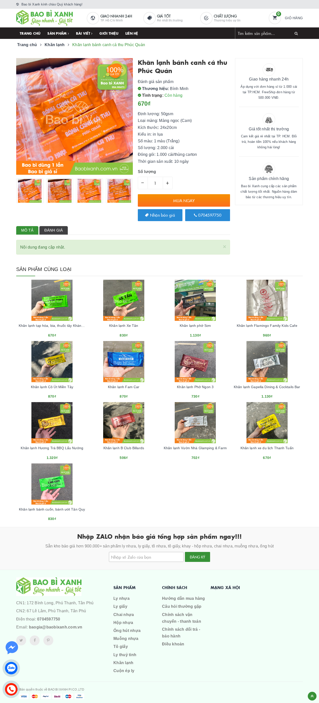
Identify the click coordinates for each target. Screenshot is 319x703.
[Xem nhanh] (58, 334)
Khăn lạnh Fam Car (123, 387)
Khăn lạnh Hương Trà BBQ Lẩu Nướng (52, 448)
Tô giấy (120, 646)
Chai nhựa (123, 615)
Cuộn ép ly (124, 671)
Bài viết (83, 33)
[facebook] (35, 640)
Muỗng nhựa (126, 638)
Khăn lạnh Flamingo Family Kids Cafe (267, 326)
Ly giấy (120, 606)
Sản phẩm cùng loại (44, 269)
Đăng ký (197, 556)
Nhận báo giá (162, 215)
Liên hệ (131, 33)
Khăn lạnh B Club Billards (123, 448)
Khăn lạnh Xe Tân (123, 326)
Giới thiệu (108, 33)
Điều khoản (173, 644)
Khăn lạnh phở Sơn (195, 326)
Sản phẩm (57, 33)
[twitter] (21, 640)
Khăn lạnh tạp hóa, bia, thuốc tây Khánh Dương (57, 326)
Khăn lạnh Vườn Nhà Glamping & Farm (195, 448)
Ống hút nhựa (127, 630)
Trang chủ (30, 33)
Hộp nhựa (123, 622)
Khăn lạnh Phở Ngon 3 (195, 387)
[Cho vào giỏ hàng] (45, 334)
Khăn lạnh (123, 663)
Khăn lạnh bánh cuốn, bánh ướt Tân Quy (52, 509)
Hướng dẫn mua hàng (183, 598)
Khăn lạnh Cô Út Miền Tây (52, 387)
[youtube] (48, 640)
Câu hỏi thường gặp (182, 606)
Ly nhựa (121, 598)
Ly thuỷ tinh (124, 655)
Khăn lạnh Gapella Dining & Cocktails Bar (267, 387)
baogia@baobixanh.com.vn (55, 627)
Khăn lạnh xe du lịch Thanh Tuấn (267, 448)
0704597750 (209, 215)
